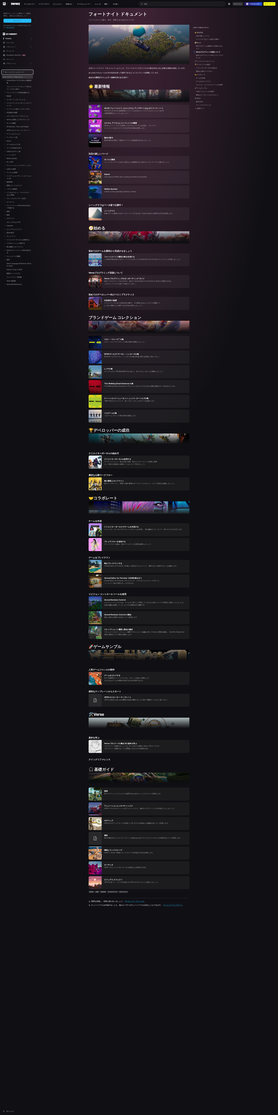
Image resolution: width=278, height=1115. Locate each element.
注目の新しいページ (203, 36)
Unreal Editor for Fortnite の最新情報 (19, 81)
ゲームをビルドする (13, 144)
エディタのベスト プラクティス (17, 116)
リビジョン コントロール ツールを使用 (209, 85)
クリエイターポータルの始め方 (206, 68)
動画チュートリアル (13, 273)
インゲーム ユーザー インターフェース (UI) (19, 177)
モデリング (10, 218)
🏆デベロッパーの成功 (202, 64)
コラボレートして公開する (16, 243)
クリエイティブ (112, 892)
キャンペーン (11, 236)
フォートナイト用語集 (14, 277)
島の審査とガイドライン (15, 247)
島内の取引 (10, 233)
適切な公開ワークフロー (204, 71)
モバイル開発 (11, 123)
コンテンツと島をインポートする (18, 109)
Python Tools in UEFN (14, 269)
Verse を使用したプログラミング (18, 119)
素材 (8, 215)
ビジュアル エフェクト (14, 229)
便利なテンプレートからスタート (207, 95)
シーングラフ (11, 155)
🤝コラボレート (200, 75)
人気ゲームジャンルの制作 (205, 91)
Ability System (12, 158)
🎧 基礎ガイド (199, 108)
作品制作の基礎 (12, 112)
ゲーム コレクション (14, 134)
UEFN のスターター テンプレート (18, 130)
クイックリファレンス (203, 105)
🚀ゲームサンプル (201, 88)
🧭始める (198, 43)
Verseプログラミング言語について (208, 52)
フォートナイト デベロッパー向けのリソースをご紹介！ (19, 88)
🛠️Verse (198, 98)
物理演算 (10, 182)
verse (91, 892)
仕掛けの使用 (11, 169)
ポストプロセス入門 (13, 222)
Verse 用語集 (11, 281)
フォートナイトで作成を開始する (18, 92)
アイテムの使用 (12, 172)
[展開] (5, 80)
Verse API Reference (14, 284)
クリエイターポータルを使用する (18, 240)
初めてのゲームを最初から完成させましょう (209, 47)
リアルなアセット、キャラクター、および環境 (19, 193)
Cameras (10, 226)
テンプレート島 (12, 137)
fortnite (103, 892)
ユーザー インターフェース (16, 99)
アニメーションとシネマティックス (19, 165)
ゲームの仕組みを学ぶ (14, 148)
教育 (8, 260)
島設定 (9, 96)
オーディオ (10, 202)
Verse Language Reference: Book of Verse (19, 265)
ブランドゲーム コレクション (205, 61)
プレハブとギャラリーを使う (16, 198)
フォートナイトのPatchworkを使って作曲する (19, 207)
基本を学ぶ (200, 102)
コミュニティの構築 (13, 256)
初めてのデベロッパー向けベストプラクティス (209, 56)
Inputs (9, 141)
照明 (8, 211)
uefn (97, 892)
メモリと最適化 (12, 189)
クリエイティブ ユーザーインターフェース (19, 104)
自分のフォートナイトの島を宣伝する (19, 251)
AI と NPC (10, 162)
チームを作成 (200, 78)
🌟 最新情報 (199, 32)
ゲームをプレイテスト (203, 81)
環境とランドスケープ (14, 185)
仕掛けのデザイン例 (13, 151)
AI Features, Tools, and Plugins (18, 126)
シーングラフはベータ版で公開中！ (208, 39)
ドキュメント (123, 892)
